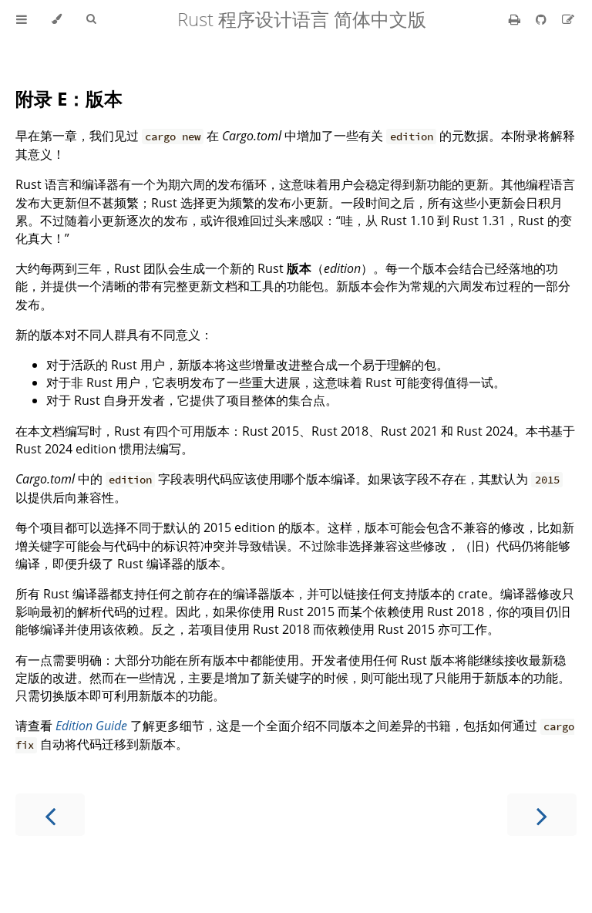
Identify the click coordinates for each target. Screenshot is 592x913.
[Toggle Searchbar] (91, 19)
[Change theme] (56, 19)
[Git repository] (543, 19)
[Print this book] (516, 19)
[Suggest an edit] (568, 19)
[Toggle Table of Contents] (21, 19)
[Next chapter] (542, 814)
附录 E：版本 (69, 98)
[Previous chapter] (50, 814)
